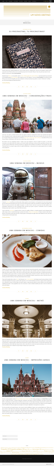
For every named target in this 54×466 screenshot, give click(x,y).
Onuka (31, 451)
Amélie (10, 447)
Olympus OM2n (26, 451)
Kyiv (6, 1)
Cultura (21, 1)
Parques (39, 451)
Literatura (44, 449)
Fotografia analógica (17, 449)
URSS (28, 454)
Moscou (9, 75)
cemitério (19, 447)
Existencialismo (43, 447)
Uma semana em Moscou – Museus (27, 163)
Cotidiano (16, 1)
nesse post (8, 202)
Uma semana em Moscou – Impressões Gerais (27, 360)
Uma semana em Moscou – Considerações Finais (27, 96)
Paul (17, 279)
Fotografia (5, 449)
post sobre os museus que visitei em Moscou (33, 137)
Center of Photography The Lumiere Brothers (29, 75)
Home (3, 1)
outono (35, 451)
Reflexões (3, 452)
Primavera (42, 451)
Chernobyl (23, 447)
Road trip (15, 453)
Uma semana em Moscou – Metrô (27, 301)
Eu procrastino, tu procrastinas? (27, 31)
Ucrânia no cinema (14, 454)
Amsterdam (6, 447)
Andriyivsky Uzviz (14, 447)
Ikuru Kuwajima (14, 77)
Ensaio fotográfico (33, 447)
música (9, 451)
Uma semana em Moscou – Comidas (27, 230)
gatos (27, 449)
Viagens (25, 1)
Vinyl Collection (41, 454)
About (30, 1)
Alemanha (3, 447)
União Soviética (22, 454)
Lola (48, 449)
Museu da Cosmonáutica (33, 212)
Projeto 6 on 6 (49, 451)
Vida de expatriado (34, 454)
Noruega (20, 451)
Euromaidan (38, 447)
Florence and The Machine (49, 447)
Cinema (28, 447)
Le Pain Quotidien (29, 279)
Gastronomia (25, 228)
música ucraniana (15, 451)
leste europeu (37, 449)
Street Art (39, 452)
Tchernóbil (51, 452)
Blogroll (34, 1)
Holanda (10, 1)
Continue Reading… (6, 82)
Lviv (50, 449)
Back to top (48, 464)
